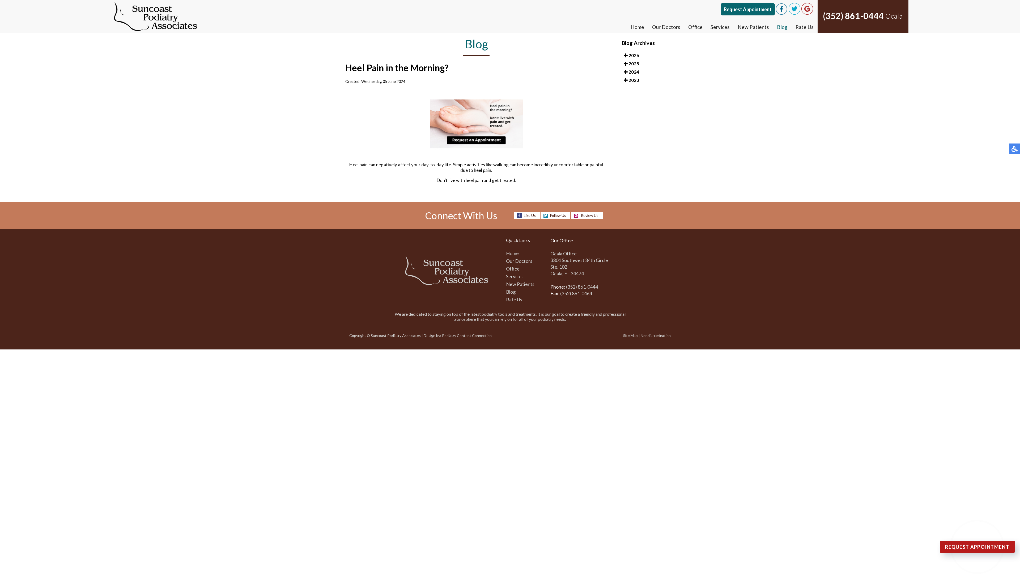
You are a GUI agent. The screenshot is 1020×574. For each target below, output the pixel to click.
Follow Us (558, 215)
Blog (782, 27)
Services (720, 27)
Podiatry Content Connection (467, 335)
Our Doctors (666, 27)
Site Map (630, 335)
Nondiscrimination (656, 335)
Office (695, 27)
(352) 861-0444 (853, 16)
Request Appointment (748, 9)
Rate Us (805, 27)
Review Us (589, 215)
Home (637, 27)
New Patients (753, 27)
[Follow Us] (794, 13)
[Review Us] (807, 13)
